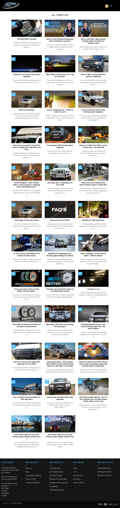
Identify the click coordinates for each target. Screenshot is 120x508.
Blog (27, 472)
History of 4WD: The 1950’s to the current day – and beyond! (93, 146)
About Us (28, 468)
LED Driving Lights (56, 472)
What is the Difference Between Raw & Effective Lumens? (60, 40)
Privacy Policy (30, 479)
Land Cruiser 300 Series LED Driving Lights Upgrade (93, 111)
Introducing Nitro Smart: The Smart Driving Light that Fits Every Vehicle (93, 326)
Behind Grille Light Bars (58, 479)
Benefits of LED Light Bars (93, 220)
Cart (75, 472)
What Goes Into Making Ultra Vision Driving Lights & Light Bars (93, 184)
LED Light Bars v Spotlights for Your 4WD (60, 184)
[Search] (106, 6)
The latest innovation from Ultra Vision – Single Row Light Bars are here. (27, 147)
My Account (77, 475)
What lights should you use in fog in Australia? (60, 75)
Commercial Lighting (33, 475)
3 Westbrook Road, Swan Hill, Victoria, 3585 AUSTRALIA (10, 470)
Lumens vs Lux (93, 289)
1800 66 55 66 (12, 477)
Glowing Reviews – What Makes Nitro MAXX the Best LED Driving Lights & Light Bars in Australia (60, 364)
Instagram (5, 493)
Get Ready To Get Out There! (27, 220)
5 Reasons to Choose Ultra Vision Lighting (26, 75)
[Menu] (111, 5)
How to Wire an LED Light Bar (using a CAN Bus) (93, 75)
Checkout (77, 479)
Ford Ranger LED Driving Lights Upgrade (60, 146)
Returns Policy (78, 483)
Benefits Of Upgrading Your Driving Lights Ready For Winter (60, 255)
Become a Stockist (104, 475)
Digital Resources (103, 468)
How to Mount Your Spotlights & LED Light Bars (26, 398)
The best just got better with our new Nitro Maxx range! (60, 290)
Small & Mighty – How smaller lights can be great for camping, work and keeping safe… (26, 185)
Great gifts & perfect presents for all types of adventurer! (26, 325)
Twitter (4, 495)
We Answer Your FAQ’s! (60, 220)
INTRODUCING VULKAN (26, 39)
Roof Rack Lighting (56, 490)
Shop (75, 468)
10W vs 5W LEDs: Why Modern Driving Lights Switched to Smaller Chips (93, 41)
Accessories (53, 486)
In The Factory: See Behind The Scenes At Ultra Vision (27, 255)
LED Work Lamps (55, 475)
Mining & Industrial (104, 472)
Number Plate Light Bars (58, 483)
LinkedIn (4, 491)
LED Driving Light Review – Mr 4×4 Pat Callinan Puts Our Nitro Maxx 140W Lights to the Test (93, 399)
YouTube (4, 488)
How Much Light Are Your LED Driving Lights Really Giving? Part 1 (60, 437)
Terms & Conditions (32, 483)
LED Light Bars (54, 468)
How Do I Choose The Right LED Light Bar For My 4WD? (27, 363)
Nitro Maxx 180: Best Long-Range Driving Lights (60, 325)
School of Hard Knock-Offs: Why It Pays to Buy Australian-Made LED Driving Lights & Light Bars (93, 364)
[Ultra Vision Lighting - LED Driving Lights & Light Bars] (10, 6)
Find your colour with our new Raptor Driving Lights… (26, 290)
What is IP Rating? (26, 110)
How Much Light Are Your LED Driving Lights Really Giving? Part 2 (26, 437)
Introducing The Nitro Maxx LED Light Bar (60, 398)
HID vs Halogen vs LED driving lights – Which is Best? (93, 255)
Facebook (5, 486)
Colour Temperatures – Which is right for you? (60, 111)
